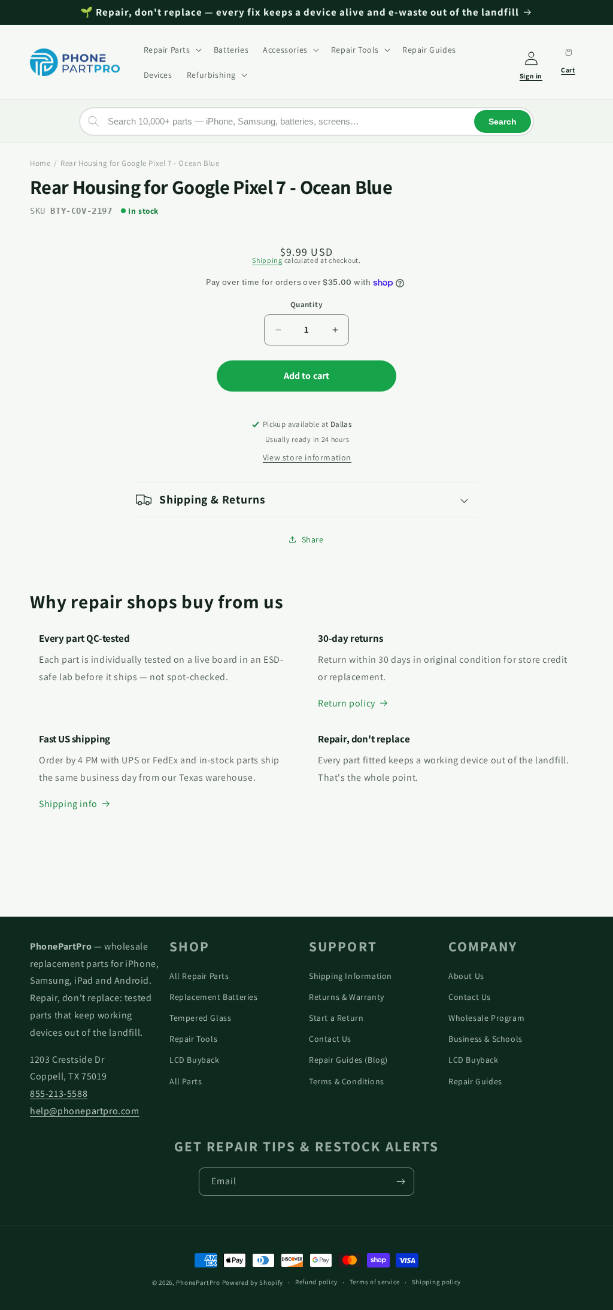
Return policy (346, 703)
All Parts (185, 1081)
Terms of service (375, 1282)
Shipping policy (437, 1282)
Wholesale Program (486, 1017)
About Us (466, 976)
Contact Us (330, 1038)
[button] (171, 49)
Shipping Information (350, 976)
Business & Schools (485, 1038)
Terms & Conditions (346, 1081)
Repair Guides (475, 1081)
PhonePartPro (198, 1282)
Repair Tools (193, 1038)
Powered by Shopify (253, 1282)
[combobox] (306, 121)
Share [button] (313, 539)
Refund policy (316, 1282)
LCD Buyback (194, 1059)
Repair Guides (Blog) (348, 1059)
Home (40, 163)
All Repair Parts (199, 976)
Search (502, 121)
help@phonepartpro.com (84, 1111)
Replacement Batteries (213, 996)
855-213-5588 (58, 1093)
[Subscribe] (400, 1182)
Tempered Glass (200, 1017)
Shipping (267, 260)
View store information (307, 457)
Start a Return (336, 1017)
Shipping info (68, 803)
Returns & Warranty (346, 996)
